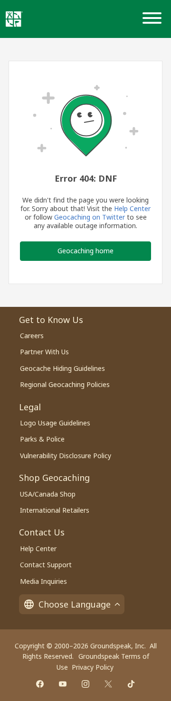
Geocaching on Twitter (89, 216)
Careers (32, 335)
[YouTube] (62, 684)
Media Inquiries (43, 581)
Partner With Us (44, 351)
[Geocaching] (14, 19)
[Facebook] (40, 684)
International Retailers (54, 510)
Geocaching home (85, 250)
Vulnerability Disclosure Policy (65, 455)
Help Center (132, 208)
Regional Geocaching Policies (65, 384)
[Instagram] (85, 684)
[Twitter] (108, 684)
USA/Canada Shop (48, 493)
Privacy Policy (93, 667)
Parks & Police (42, 438)
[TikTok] (131, 684)
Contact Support (46, 564)
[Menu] (153, 19)
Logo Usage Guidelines (55, 422)
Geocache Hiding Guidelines (62, 368)
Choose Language (74, 604)
